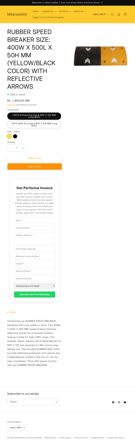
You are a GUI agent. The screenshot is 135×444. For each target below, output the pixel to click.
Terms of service (81, 438)
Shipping (11, 105)
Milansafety (19, 438)
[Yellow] (9, 136)
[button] (48, 11)
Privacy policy (65, 438)
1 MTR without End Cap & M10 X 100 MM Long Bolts (34, 116)
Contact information (115, 438)
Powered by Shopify (33, 438)
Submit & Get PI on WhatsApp (35, 294)
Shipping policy (97, 438)
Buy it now (34, 166)
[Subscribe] (56, 401)
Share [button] (13, 312)
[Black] (15, 136)
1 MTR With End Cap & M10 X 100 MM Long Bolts (34, 124)
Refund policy (50, 438)
